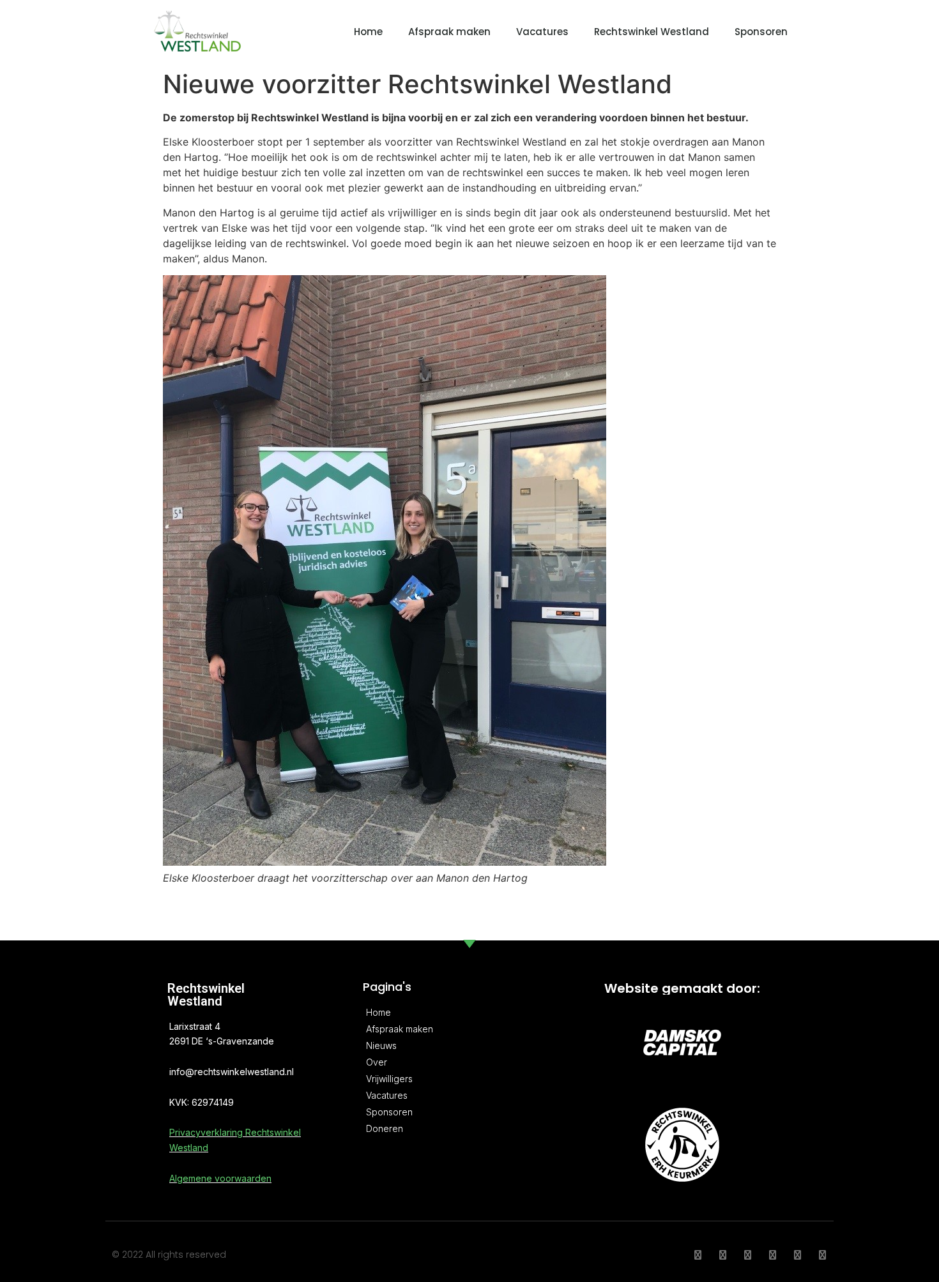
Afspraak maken (449, 31)
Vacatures (542, 31)
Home (368, 31)
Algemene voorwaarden (220, 1178)
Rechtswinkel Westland (651, 31)
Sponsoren (761, 31)
